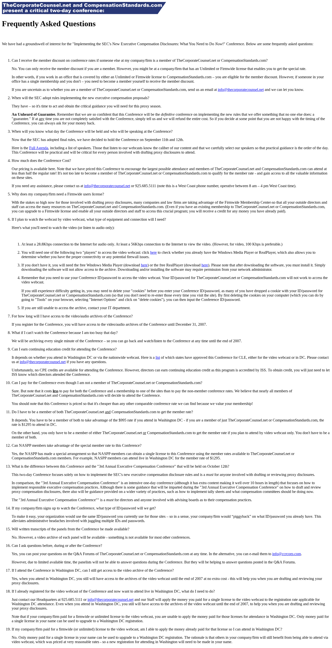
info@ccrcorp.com (286, 554)
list (158, 357)
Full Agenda (38, 148)
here (153, 252)
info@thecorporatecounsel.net (241, 90)
